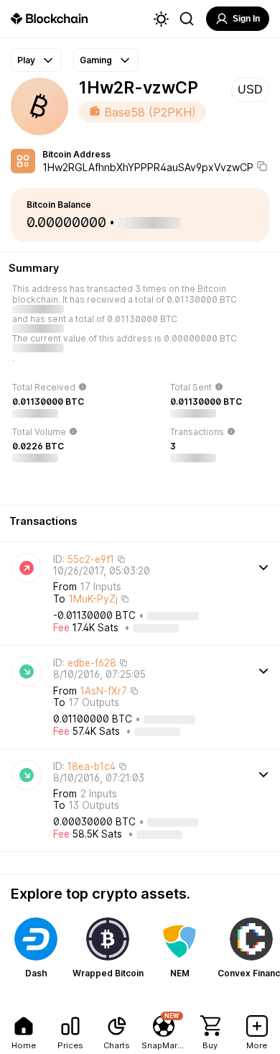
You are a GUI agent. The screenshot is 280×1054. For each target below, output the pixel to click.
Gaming (96, 60)
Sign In (246, 19)
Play (26, 60)
